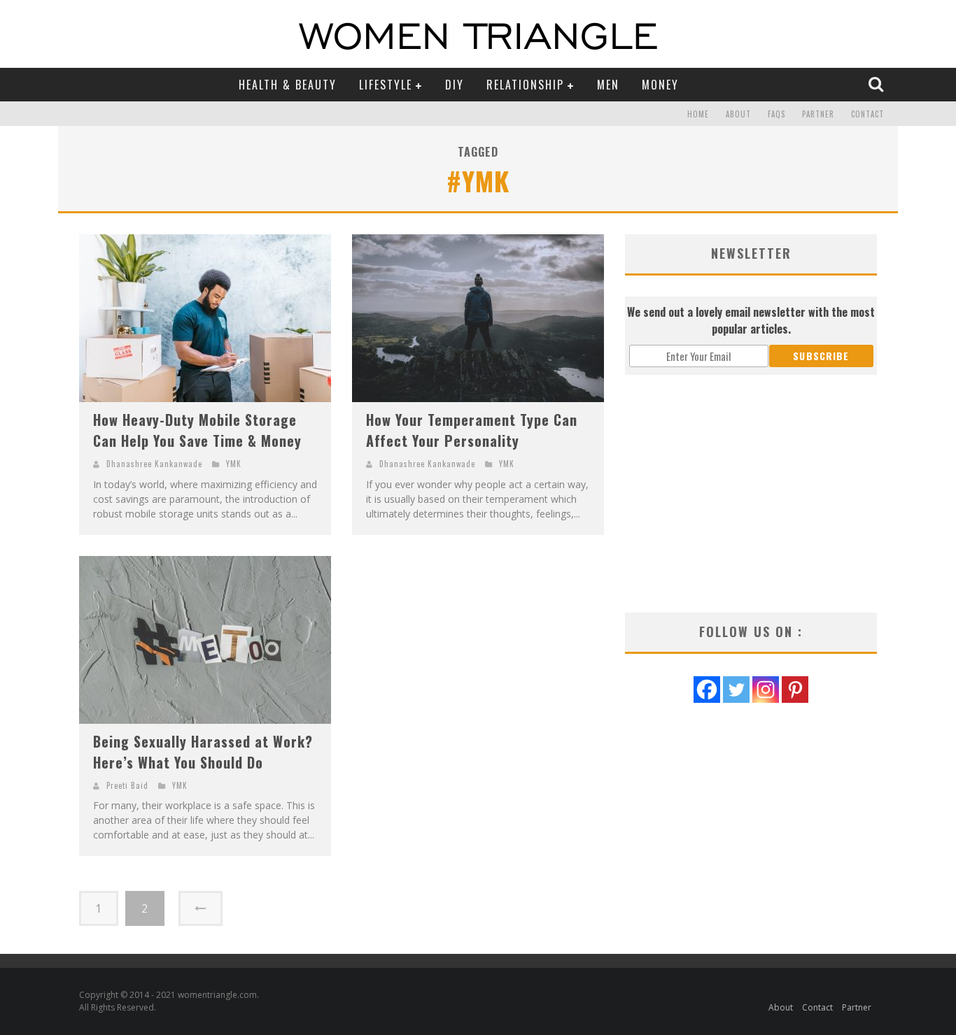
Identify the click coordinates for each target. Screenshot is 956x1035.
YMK (233, 463)
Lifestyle (385, 84)
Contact (867, 114)
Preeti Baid (127, 785)
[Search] (877, 84)
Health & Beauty (288, 84)
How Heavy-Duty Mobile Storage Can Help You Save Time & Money (197, 430)
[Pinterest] (795, 689)
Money (660, 84)
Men (608, 84)
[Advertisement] (751, 494)
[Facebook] (707, 689)
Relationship (525, 84)
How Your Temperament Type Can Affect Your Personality (471, 430)
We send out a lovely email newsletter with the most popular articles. (751, 320)
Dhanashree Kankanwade (154, 463)
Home (698, 114)
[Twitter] (736, 689)
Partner (818, 114)
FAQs (776, 114)
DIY (454, 84)
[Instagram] (765, 689)
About (738, 114)
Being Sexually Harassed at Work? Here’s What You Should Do (203, 752)
